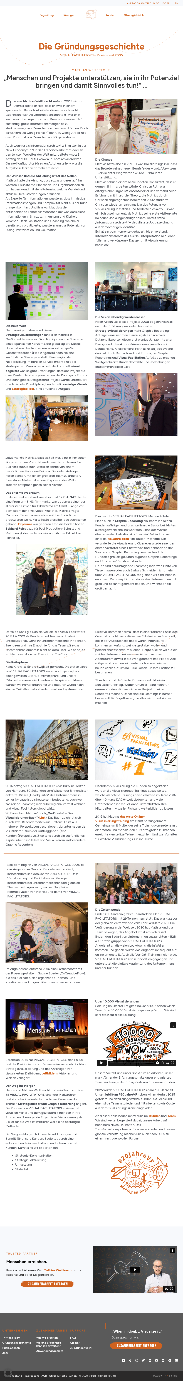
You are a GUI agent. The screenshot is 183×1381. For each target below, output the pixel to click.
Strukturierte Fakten (63, 1375)
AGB (44, 1375)
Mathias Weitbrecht (58, 1270)
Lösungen (69, 15)
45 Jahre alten (118, 539)
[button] (8, 1373)
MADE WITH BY (165, 1376)
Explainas (25, 524)
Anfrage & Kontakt (139, 3)
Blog (156, 3)
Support (78, 1330)
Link (42, 818)
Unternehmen (15, 1330)
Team (171, 1116)
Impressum (31, 1375)
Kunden (110, 15)
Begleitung (46, 15)
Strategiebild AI (134, 15)
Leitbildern (49, 1073)
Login (165, 3)
